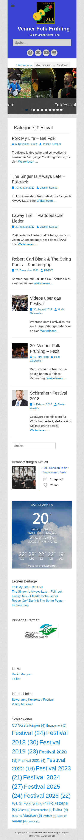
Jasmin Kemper (52, 144)
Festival (28, 733)
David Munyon (21, 674)
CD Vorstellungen (28, 725)
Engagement (56, 725)
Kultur (60, 810)
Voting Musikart (22, 704)
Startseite (24, 65)
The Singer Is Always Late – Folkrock (37, 591)
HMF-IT (48, 270)
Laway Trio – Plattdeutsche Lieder (35, 596)
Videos (33, 821)
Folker (16, 678)
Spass (62, 816)
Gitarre (24, 809)
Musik (17, 816)
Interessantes (41, 809)
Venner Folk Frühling (44, 29)
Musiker (32, 815)
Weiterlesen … (28, 161)
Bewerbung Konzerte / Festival (33, 699)
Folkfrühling (35, 803)
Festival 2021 (31, 761)
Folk (17, 803)
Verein (20, 821)
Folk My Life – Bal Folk (33, 138)
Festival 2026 (47, 795)
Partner (49, 815)
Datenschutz (48, 836)
